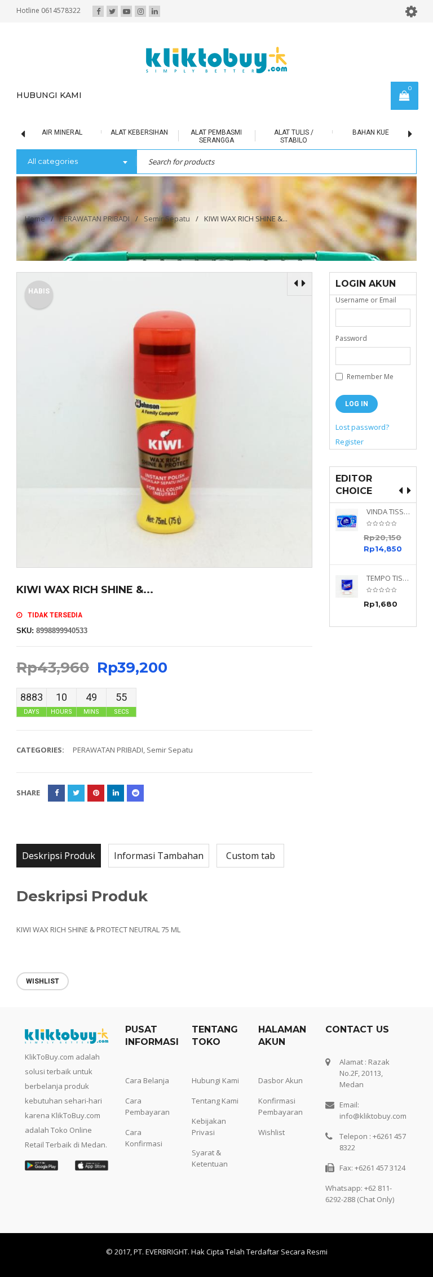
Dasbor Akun (280, 1080)
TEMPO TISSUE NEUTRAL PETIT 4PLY (388, 578)
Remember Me (369, 376)
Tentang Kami (215, 1101)
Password (351, 338)
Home (35, 218)
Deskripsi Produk (58, 855)
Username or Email (365, 300)
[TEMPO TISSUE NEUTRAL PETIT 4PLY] (350, 586)
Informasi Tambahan (159, 855)
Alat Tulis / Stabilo (274, 136)
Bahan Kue (351, 132)
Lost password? (362, 427)
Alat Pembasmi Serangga (196, 136)
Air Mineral (42, 132)
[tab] (58, 855)
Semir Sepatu (167, 218)
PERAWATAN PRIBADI (94, 218)
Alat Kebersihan (119, 132)
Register (349, 442)
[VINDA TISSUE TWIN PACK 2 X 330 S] (350, 520)
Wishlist (271, 1132)
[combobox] (76, 162)
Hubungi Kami (215, 1080)
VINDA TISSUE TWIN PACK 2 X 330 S (388, 512)
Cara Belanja (147, 1080)
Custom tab (250, 855)
